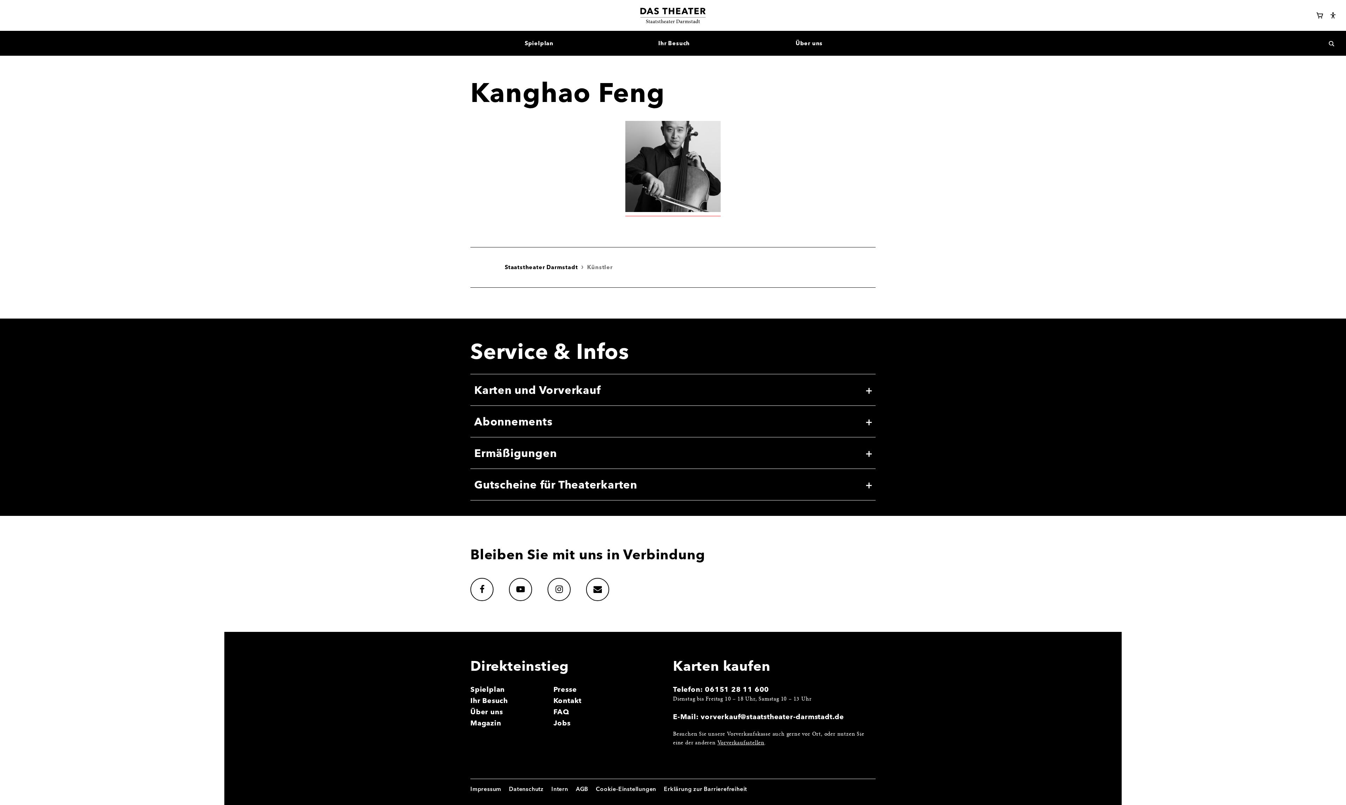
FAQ (561, 711)
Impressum (485, 788)
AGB (582, 788)
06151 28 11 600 (737, 689)
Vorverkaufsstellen (741, 743)
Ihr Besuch (489, 700)
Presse (565, 689)
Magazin (485, 722)
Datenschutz (526, 788)
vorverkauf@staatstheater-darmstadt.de (772, 716)
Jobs (562, 722)
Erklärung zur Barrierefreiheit (705, 788)
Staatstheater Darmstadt (541, 267)
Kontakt (567, 700)
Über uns (486, 711)
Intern (559, 788)
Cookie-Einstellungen (626, 788)
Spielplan (487, 689)
